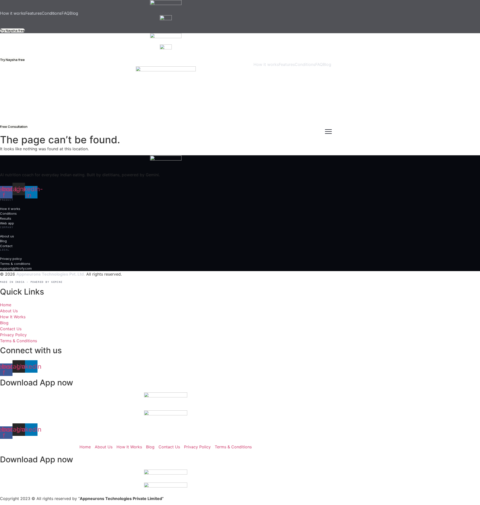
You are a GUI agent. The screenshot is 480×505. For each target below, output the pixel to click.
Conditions (52, 13)
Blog (74, 13)
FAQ (66, 13)
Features (33, 13)
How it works (12, 13)
